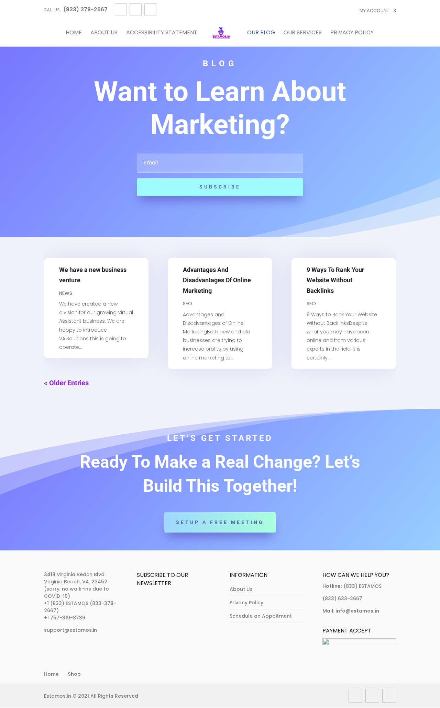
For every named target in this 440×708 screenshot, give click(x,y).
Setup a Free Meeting (220, 522)
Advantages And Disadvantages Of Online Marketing (217, 280)
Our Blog (261, 33)
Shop (74, 674)
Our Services (303, 33)
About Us (104, 33)
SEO (187, 303)
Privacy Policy (352, 33)
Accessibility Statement (161, 33)
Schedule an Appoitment (261, 616)
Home (74, 33)
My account (374, 10)
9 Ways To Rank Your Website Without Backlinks (335, 280)
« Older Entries (66, 383)
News (65, 293)
